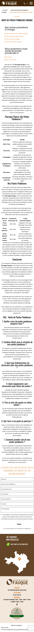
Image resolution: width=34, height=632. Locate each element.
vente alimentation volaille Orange (16, 33)
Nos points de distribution (19, 544)
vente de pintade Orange (14, 42)
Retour (17, 16)
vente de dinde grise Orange (15, 36)
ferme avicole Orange (13, 39)
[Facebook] (27, 3)
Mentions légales (16, 625)
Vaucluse (9, 57)
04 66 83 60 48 (24, 3)
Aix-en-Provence (11, 60)
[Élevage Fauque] (9, 5)
